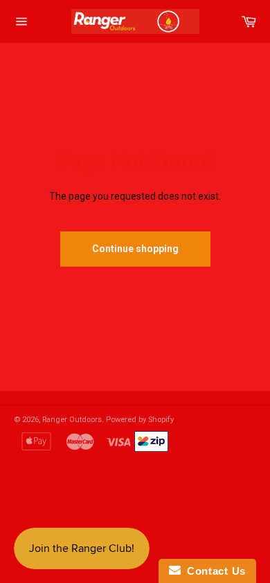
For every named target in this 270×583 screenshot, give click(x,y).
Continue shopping (135, 248)
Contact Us (213, 571)
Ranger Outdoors (72, 419)
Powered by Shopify (140, 419)
